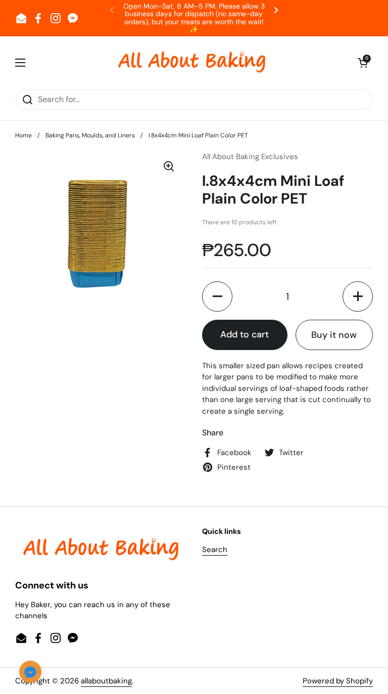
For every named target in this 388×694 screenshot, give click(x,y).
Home (23, 135)
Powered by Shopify (338, 681)
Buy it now (334, 335)
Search (214, 549)
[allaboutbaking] (191, 62)
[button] (363, 63)
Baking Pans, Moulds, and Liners (90, 135)
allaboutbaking (106, 681)
